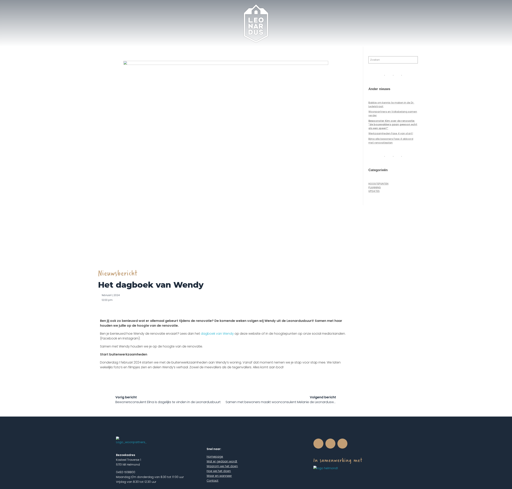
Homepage (215, 457)
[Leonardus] (256, 23)
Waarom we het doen (222, 466)
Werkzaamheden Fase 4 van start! (390, 133)
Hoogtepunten (378, 183)
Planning (374, 187)
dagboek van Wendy (217, 333)
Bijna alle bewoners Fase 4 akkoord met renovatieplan (390, 140)
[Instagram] (330, 444)
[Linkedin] (342, 444)
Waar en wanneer (219, 476)
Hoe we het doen (219, 471)
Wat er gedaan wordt (222, 461)
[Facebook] (318, 444)
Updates (374, 191)
